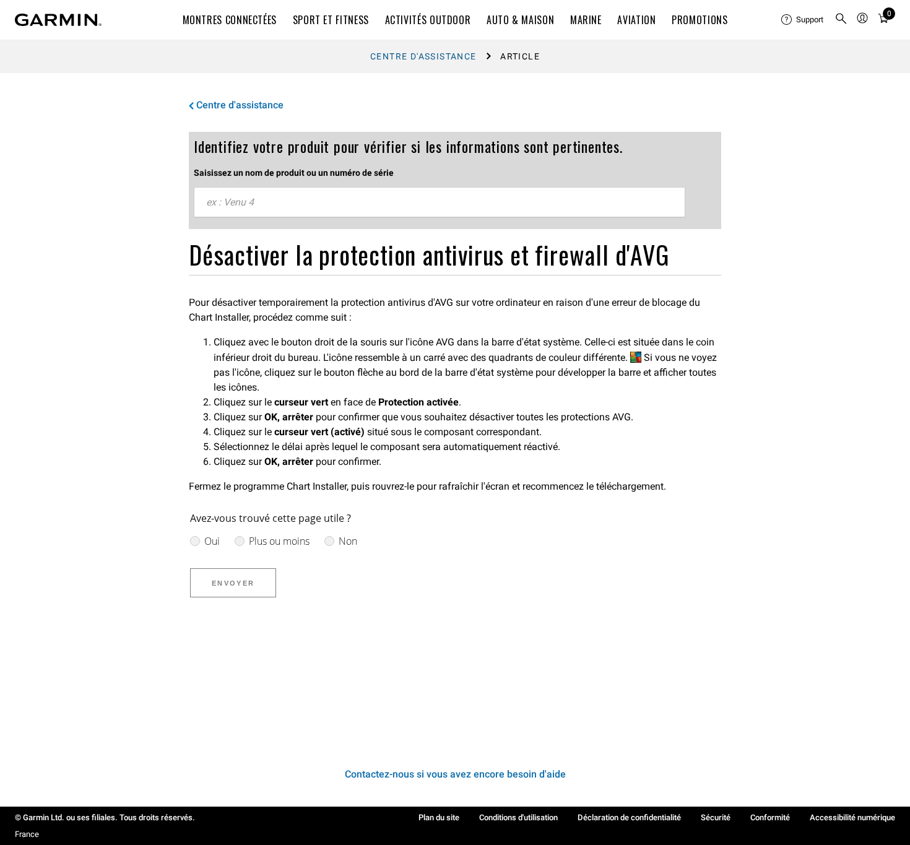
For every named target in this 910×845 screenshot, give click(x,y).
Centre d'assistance (423, 56)
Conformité (770, 817)
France (27, 834)
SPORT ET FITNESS (331, 19)
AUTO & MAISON (520, 19)
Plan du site (438, 817)
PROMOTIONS (699, 19)
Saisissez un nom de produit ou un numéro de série (294, 173)
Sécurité (715, 817)
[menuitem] (803, 20)
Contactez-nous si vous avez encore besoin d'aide (455, 774)
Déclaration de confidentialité (629, 817)
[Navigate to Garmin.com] (58, 20)
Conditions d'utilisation (518, 817)
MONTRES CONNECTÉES (230, 19)
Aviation (636, 19)
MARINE (586, 19)
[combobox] (439, 202)
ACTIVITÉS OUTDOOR (428, 19)
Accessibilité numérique (852, 817)
